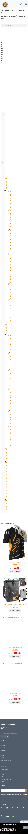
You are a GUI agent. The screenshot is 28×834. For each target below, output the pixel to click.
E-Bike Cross (10, 343)
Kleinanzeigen (10, 796)
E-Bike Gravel (10, 379)
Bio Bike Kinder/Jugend (10, 268)
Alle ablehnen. (13, 833)
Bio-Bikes (4, 747)
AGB (3, 774)
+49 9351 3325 (8, 731)
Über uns (4, 755)
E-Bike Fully (10, 361)
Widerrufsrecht (5, 776)
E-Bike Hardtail (10, 399)
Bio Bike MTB (10, 291)
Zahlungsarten (5, 762)
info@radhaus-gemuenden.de (10, 733)
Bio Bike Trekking (10, 311)
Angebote (4, 750)
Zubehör (6, 505)
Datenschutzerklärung (5, 833)
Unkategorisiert (6, 487)
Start (3, 742)
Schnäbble (6, 468)
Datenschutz (5, 769)
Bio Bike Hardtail (10, 241)
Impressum (4, 771)
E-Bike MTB (10, 417)
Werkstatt (4, 752)
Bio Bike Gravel (10, 219)
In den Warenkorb (15, 656)
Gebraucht (6, 454)
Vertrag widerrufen (6, 779)
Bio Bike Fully (10, 199)
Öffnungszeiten (5, 757)
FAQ (3, 781)
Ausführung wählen (15, 571)
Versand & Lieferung (6, 760)
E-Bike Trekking (10, 435)
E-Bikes (3, 745)
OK (25, 827)
